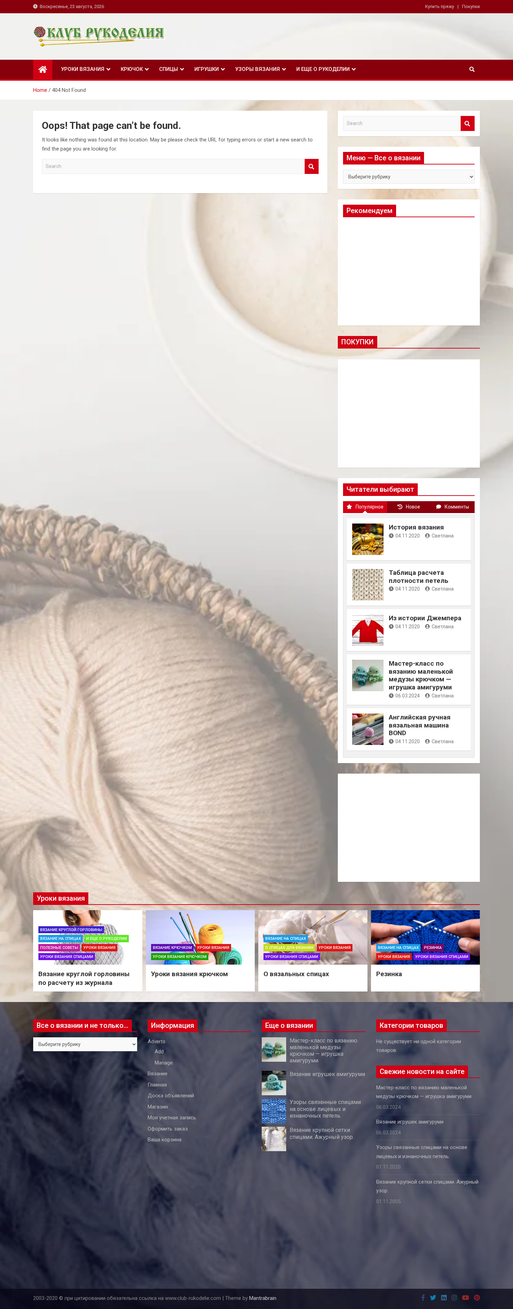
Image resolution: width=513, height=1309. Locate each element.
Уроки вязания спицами (66, 957)
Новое (413, 507)
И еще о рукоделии (323, 69)
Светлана (443, 536)
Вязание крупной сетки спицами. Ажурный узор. (322, 1133)
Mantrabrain (262, 1298)
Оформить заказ (168, 1129)
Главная (157, 1085)
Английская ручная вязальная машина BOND (420, 725)
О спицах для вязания (289, 947)
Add (159, 1051)
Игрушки (206, 69)
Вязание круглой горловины (71, 930)
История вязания (416, 527)
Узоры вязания (257, 69)
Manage (164, 1063)
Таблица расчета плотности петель (418, 577)
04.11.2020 (407, 536)
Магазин (158, 1107)
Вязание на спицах (60, 938)
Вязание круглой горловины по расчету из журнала (83, 978)
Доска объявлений (171, 1095)
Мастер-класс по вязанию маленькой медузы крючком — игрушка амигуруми (421, 675)
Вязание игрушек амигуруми (327, 1074)
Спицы (168, 69)
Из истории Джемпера (425, 618)
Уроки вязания (82, 69)
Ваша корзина (164, 1139)
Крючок (132, 69)
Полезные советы (59, 947)
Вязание (158, 1073)
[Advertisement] (409, 271)
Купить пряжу (439, 6)
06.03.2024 (407, 696)
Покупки (471, 6)
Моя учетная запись (172, 1117)
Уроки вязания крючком (180, 957)
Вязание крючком (172, 947)
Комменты (457, 507)
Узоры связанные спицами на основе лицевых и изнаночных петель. (325, 1109)
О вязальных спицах (296, 974)
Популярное (370, 507)
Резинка (433, 947)
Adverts (156, 1041)
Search (312, 166)
